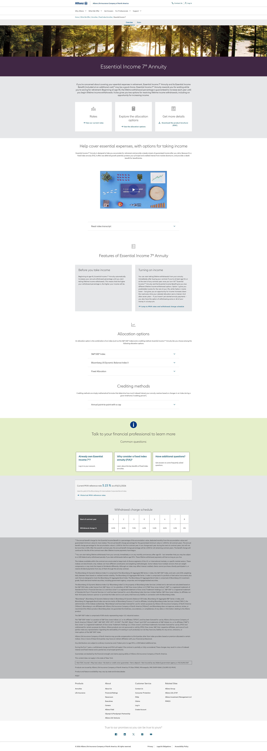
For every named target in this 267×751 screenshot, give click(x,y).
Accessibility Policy (181, 746)
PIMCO (167, 701)
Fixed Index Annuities (105, 17)
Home (77, 17)
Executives (109, 701)
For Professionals (121, 11)
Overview (129, 22)
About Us (108, 689)
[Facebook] (116, 734)
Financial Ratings (111, 693)
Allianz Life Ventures (112, 718)
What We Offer (94, 11)
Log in (137, 705)
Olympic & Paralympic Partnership (117, 714)
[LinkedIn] (125, 734)
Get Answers (108, 11)
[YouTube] (151, 734)
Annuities (94, 17)
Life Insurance (80, 693)
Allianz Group (170, 689)
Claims (137, 701)
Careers (108, 705)
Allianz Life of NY (171, 693)
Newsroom (109, 697)
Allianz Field (109, 709)
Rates (139, 22)
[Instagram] (142, 734)
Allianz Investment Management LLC (178, 697)
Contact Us (139, 689)
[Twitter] (133, 734)
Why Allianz (79, 11)
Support (136, 11)
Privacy (150, 746)
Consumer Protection (143, 693)
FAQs (137, 697)
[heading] (133, 226)
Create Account (140, 709)
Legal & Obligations (164, 746)
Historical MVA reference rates (93, 495)
